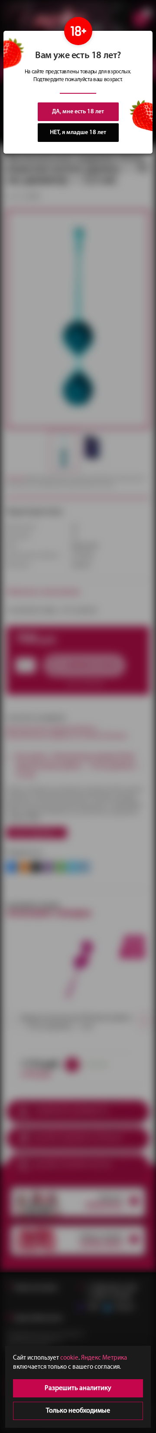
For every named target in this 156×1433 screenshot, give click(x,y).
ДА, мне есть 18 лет (78, 111)
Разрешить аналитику (78, 1388)
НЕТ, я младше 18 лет (78, 132)
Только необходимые (78, 1410)
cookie (69, 1358)
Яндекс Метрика (104, 1358)
